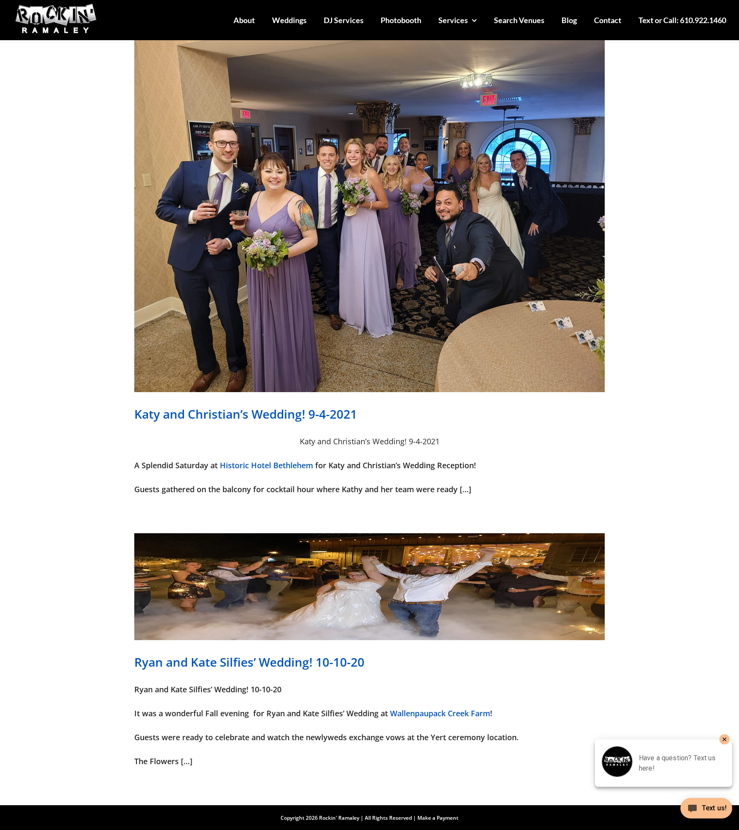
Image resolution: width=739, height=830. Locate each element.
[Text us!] (706, 811)
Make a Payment (437, 817)
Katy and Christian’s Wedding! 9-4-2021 (245, 414)
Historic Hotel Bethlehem (266, 465)
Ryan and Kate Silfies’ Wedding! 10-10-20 (249, 662)
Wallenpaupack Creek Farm (440, 713)
